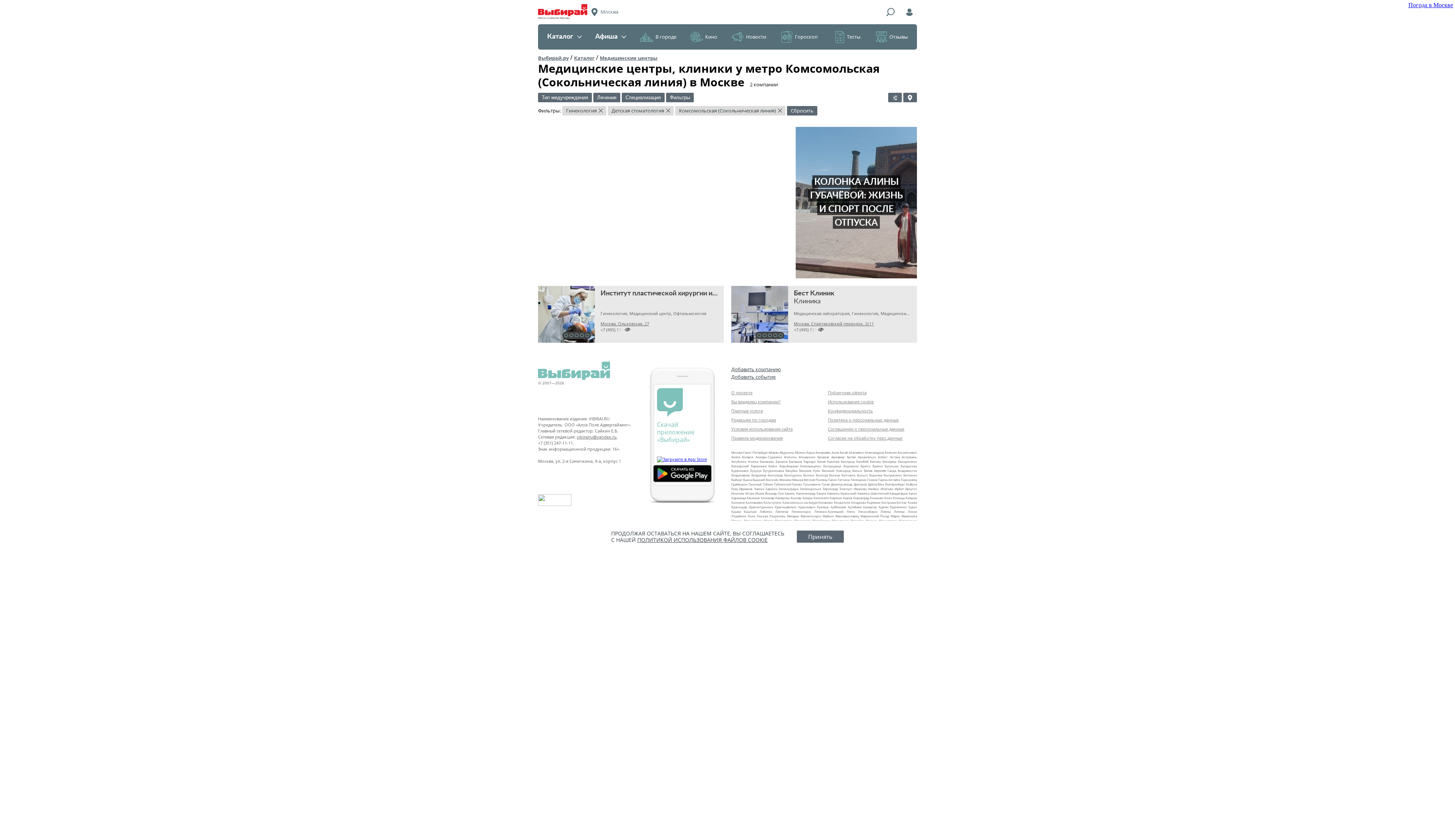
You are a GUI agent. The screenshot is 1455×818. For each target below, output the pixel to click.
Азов (835, 452)
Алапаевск (856, 452)
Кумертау (870, 507)
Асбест (883, 457)
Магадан (793, 516)
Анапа (735, 457)
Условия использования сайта (762, 429)
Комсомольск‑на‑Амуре (800, 502)
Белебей (862, 461)
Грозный (755, 484)
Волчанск (849, 475)
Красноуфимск (785, 507)
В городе (666, 36)
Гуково (797, 484)
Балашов (795, 461)
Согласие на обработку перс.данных (865, 438)
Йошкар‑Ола (774, 493)
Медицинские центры (628, 58)
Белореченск (907, 461)
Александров (874, 452)
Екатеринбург (895, 484)
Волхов (834, 475)
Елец (734, 489)
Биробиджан (788, 466)
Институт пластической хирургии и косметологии (680, 293)
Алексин (891, 452)
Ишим (759, 493)
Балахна (781, 461)
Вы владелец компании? (756, 401)
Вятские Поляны (816, 480)
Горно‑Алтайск (889, 480)
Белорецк (889, 461)
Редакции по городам (753, 420)
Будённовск (740, 470)
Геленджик (859, 480)
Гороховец (909, 480)
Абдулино (786, 452)
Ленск (850, 511)
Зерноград (830, 489)
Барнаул (810, 461)
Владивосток (907, 470)
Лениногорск (801, 511)
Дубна (872, 484)
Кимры (808, 498)
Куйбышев (838, 507)
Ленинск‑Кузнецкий (828, 511)
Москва (736, 452)
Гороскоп (806, 36)
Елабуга (911, 484)
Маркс (895, 516)
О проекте (742, 392)
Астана (895, 457)
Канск (913, 493)
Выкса (747, 480)
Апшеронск (807, 457)
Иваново (860, 489)
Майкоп (828, 516)
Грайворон (739, 484)
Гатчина (844, 480)
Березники (759, 466)
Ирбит (899, 489)
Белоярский (740, 466)
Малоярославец (847, 516)
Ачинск (753, 461)
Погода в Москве (1430, 5)
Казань (790, 493)
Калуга (821, 493)
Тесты (853, 36)
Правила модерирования (757, 438)
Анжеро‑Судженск (769, 457)
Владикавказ (740, 475)
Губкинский (782, 484)
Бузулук (756, 470)
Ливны (886, 511)
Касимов (753, 498)
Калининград (805, 493)
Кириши (836, 498)
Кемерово (782, 498)
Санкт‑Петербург (755, 452)
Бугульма (891, 466)
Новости (756, 36)
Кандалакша (898, 493)
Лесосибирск (868, 511)
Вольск (862, 475)
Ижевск (873, 489)
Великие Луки (809, 470)
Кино (711, 36)
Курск (913, 507)
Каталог (560, 36)
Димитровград (842, 484)
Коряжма (873, 502)
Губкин (768, 484)
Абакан (773, 452)
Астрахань (909, 457)
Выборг (736, 480)
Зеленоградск (789, 489)
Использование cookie (851, 401)
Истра (749, 493)
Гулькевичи (812, 484)
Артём (851, 457)
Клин (888, 498)
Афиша (606, 36)
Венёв (868, 470)
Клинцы (899, 498)
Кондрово (858, 502)
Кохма (912, 502)
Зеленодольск (810, 489)
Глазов (872, 480)
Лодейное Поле (743, 516)
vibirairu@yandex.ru (596, 437)
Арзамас (823, 457)
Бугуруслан (909, 466)
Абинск (800, 452)
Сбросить (802, 110)
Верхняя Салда (885, 470)
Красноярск (806, 507)
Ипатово (887, 489)
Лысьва (762, 516)
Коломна (738, 502)
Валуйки (791, 470)
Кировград (861, 498)
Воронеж (875, 475)
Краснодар (739, 507)
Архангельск (867, 457)
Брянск (878, 466)
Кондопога (842, 502)
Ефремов (746, 489)
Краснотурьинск (761, 507)
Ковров (911, 498)
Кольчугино (772, 502)
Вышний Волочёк (765, 480)
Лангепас (782, 511)
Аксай (844, 452)
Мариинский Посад (875, 516)
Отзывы (898, 36)
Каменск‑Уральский (841, 493)
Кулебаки (855, 507)
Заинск (759, 489)
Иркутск (911, 489)
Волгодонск (793, 475)
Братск (865, 466)
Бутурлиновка (773, 470)
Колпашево (754, 502)
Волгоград (775, 475)
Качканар (767, 498)
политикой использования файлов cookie (702, 539)
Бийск (772, 466)
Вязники (785, 480)
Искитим (737, 493)
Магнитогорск (811, 516)
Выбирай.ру (553, 58)
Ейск (881, 484)
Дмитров (860, 484)
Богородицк (832, 466)
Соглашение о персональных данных (866, 429)
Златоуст (846, 489)
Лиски (912, 511)
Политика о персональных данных (863, 420)
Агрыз (810, 452)
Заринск (771, 489)
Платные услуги (747, 411)
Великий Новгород (836, 470)
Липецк (899, 511)
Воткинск (910, 475)
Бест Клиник (814, 293)
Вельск (857, 470)
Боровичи (851, 466)
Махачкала (909, 516)
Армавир (838, 457)
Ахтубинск (738, 461)
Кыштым (750, 511)
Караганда (738, 498)
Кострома (888, 502)
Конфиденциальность (850, 411)
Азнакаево (823, 452)
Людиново (777, 516)
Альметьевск (907, 452)
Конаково (825, 502)
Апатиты (790, 457)
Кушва (736, 511)
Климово (877, 498)
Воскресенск (893, 475)
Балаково (767, 461)
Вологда (822, 475)
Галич (832, 480)
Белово (875, 461)
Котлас (901, 502)
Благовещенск (810, 466)
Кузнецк (823, 507)
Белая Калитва (828, 461)
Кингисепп (821, 498)
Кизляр (796, 498)
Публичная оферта (847, 392)
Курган (884, 507)
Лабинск (766, 511)
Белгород (848, 461)
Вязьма (797, 480)
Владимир (759, 475)
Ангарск (747, 457)
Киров (848, 498)
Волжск (808, 475)
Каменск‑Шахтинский (873, 493)
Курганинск (898, 507)
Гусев (826, 484)
